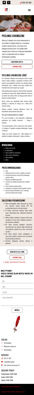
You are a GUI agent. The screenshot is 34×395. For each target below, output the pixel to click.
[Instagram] (8, 2)
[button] (29, 10)
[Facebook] (4, 2)
